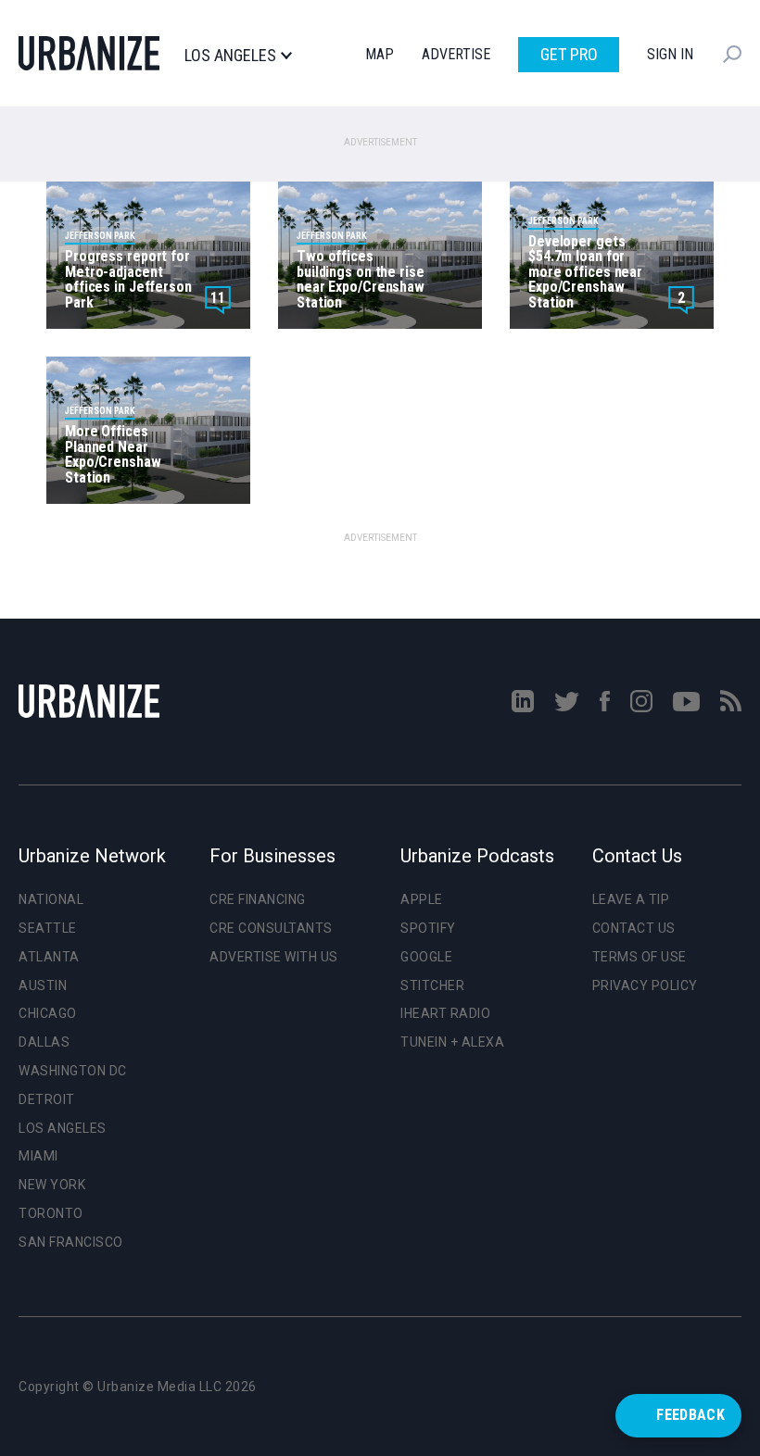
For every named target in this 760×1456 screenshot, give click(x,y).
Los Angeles (230, 55)
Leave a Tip (631, 899)
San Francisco (71, 1242)
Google (426, 956)
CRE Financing (257, 899)
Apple (421, 899)
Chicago (48, 1013)
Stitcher (432, 985)
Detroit (47, 1099)
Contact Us (634, 928)
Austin (43, 985)
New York (52, 1184)
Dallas (44, 1042)
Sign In (670, 54)
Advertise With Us (273, 956)
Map (379, 54)
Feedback (690, 1415)
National (51, 899)
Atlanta (49, 956)
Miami (38, 1155)
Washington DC (73, 1070)
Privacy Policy (645, 985)
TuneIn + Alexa (452, 1042)
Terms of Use (639, 956)
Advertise (456, 54)
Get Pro (569, 54)
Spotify (428, 928)
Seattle (48, 928)
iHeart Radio (445, 1013)
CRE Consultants (271, 928)
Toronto (51, 1213)
